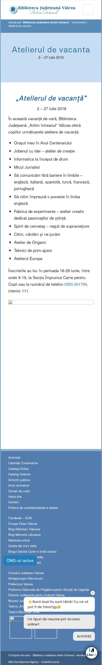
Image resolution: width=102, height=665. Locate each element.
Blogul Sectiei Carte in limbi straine (32, 551)
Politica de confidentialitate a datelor (33, 507)
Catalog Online (18, 468)
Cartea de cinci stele (22, 545)
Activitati (14, 457)
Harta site (15, 496)
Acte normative (18, 485)
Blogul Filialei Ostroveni (24, 562)
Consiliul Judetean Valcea (26, 573)
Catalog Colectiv (19, 474)
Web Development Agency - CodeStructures (34, 662)
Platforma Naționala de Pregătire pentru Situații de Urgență (48, 589)
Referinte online (19, 540)
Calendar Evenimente (23, 463)
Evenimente (79, 22)
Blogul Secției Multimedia (25, 557)
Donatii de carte (19, 491)
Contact (13, 502)
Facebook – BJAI (20, 518)
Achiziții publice (19, 480)
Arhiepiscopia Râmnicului (25, 578)
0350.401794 (75, 284)
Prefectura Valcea (20, 584)
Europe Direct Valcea (22, 523)
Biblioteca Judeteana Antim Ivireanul (53, 655)
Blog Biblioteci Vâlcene (24, 529)
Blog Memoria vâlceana (24, 534)
